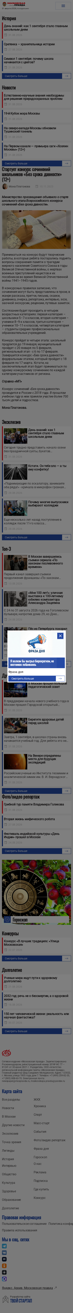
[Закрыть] (60, 635)
